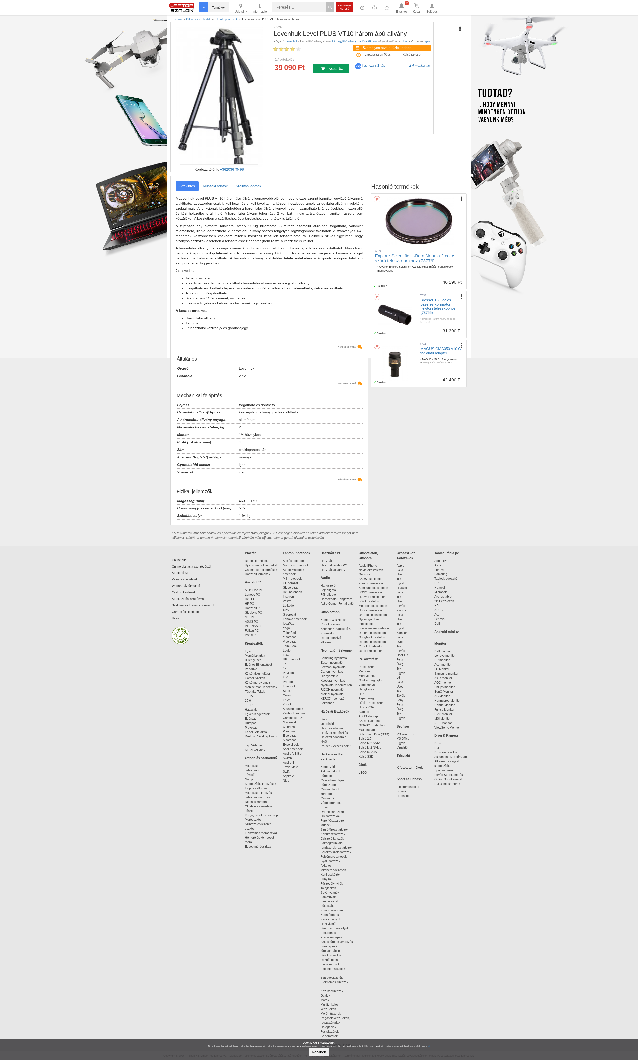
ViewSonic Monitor (447, 727)
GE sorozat (291, 583)
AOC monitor (443, 682)
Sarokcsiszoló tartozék (336, 852)
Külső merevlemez (257, 682)
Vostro (287, 601)
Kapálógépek (330, 915)
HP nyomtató (329, 676)
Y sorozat (289, 637)
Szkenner (327, 703)
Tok (399, 579)
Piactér (250, 553)
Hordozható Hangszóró (336, 599)
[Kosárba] (377, 199)
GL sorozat (290, 587)
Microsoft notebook (296, 565)
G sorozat (289, 614)
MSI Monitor (442, 718)
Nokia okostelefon (371, 570)
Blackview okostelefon (374, 628)
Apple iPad (441, 561)
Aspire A (288, 776)
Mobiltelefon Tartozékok (261, 687)
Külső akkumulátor (257, 673)
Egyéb (401, 583)
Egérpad (251, 718)
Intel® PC (251, 635)
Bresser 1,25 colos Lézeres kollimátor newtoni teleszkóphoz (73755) (438, 306)
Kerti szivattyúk (331, 919)
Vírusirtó (402, 747)
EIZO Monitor (443, 714)
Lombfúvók (328, 897)
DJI (436, 748)
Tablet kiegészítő (445, 578)
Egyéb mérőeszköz (258, 846)
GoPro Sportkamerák (448, 779)
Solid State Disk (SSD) (374, 734)
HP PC (249, 603)
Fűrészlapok (331, 785)
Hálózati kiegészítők (334, 732)
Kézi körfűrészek (334, 991)
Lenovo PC (252, 594)
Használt (327, 561)
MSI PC (250, 617)
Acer (437, 614)
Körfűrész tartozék (333, 834)
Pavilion (288, 673)
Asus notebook (293, 709)
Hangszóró (328, 585)
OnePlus (402, 655)
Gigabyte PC (253, 612)
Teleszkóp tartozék (257, 797)
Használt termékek (257, 574)
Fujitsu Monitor (444, 709)
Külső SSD (366, 756)
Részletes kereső (344, 7)
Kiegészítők (254, 643)
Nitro (286, 780)
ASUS (438, 610)
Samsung (403, 633)
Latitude (288, 605)
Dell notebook (292, 592)
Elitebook (289, 686)
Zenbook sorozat (294, 713)
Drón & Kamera (446, 735)
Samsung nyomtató (334, 658)
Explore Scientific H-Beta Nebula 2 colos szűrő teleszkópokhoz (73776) (415, 258)
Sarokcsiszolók (332, 955)
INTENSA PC (254, 626)
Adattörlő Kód (181, 573)
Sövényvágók (332, 892)
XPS (286, 610)
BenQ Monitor (443, 691)
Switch (287, 758)
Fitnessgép (404, 796)
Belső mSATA (368, 752)
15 (284, 664)
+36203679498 (232, 169)
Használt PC (253, 608)
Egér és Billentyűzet (258, 664)
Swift (286, 771)
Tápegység (366, 698)
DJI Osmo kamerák (448, 784)
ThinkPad (289, 632)
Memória (365, 671)
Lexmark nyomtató (333, 667)
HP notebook (292, 659)
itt (429, 1046)
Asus (437, 565)
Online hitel (179, 560)
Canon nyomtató (332, 671)
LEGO (363, 772)
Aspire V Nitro (293, 753)
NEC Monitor (443, 723)
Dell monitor (442, 651)
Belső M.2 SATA (369, 743)
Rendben (319, 1052)
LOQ (286, 655)
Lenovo (439, 569)
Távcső (250, 775)
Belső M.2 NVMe (371, 747)
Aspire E (288, 762)
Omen (287, 695)
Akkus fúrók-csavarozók (337, 942)
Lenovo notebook (295, 619)
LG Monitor (441, 669)
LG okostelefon (369, 601)
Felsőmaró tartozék (334, 856)
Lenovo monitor (445, 655)
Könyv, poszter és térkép (261, 815)
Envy (286, 700)
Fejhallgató (328, 590)
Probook (288, 682)
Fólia (400, 570)
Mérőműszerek (331, 1013)
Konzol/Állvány (255, 750)
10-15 (249, 696)
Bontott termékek (256, 561)
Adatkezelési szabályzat (188, 599)
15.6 (248, 700)
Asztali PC (253, 582)
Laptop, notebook (296, 553)
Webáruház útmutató (186, 586)
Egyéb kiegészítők (257, 714)
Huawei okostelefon (372, 597)
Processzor (366, 667)
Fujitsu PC (252, 630)
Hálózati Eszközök (335, 711)
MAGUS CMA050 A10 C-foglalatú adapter (441, 351)
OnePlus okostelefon (373, 615)
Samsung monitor (446, 673)
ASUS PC (251, 621)
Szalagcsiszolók (332, 977)
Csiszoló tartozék (332, 838)
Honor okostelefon (371, 610)
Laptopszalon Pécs (378, 54)
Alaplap (364, 712)
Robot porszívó (331, 624)
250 (285, 677)
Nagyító (250, 779)
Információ (260, 11)
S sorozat (289, 740)
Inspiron (288, 596)
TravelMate (291, 767)
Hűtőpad (251, 723)
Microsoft (440, 592)
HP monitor (442, 660)
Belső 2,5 (365, 738)
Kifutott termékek (410, 767)
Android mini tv (446, 632)
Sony (400, 700)
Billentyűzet (253, 660)
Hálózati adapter (332, 728)
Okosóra (364, 574)
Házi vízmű (328, 924)
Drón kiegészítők (445, 752)
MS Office (403, 738)
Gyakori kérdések (184, 592)
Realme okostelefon (372, 642)
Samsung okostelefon (373, 588)
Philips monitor (444, 687)
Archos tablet (443, 596)
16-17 (249, 705)
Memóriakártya (255, 655)
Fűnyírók (326, 879)
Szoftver (403, 726)
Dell (437, 623)
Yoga (286, 628)
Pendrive (251, 669)
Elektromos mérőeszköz (261, 833)
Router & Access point (335, 746)
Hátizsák (251, 709)
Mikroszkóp (252, 766)
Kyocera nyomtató (333, 680)
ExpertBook (291, 744)
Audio (325, 578)
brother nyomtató (332, 694)
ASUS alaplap (369, 716)
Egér (248, 651)
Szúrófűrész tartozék (334, 829)
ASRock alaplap (370, 721)
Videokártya (367, 685)
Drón (437, 743)
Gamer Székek (255, 678)
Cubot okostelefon (371, 646)
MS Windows (405, 734)
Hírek (175, 618)
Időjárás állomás (256, 788)
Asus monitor (443, 678)
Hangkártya (366, 689)
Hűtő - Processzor (371, 703)
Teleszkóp (252, 770)
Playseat (251, 727)
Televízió (403, 756)
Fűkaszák (327, 906)
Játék (363, 765)
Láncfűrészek (332, 901)
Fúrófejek (329, 776)
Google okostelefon (372, 637)
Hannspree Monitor (447, 700)
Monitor (440, 643)
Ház (361, 694)
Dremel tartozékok (335, 812)
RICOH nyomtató (332, 689)
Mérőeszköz (253, 819)
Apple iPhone (368, 565)
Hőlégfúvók (328, 1027)
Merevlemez (367, 676)
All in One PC (254, 590)
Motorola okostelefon (373, 606)
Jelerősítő (327, 724)
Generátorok (329, 1036)
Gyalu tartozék (330, 861)
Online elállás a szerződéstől (191, 566)
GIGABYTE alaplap (372, 725)
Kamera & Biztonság (334, 620)
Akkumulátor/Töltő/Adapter (452, 757)
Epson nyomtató (332, 662)
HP (436, 583)
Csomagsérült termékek (261, 569)
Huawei (402, 588)
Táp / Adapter (254, 745)
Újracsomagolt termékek (261, 565)
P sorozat (289, 731)
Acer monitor (443, 664)
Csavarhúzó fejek (335, 780)
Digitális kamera (256, 802)
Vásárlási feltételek (185, 579)
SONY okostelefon (371, 592)
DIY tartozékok (330, 816)
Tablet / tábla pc (446, 553)
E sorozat (289, 735)
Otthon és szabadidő (261, 758)
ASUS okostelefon (371, 579)
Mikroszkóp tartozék (258, 793)
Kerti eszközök (330, 874)
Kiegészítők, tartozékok (260, 784)
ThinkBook (290, 646)
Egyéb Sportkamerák (449, 775)
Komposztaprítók (332, 910)
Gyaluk (331, 995)
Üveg (400, 574)
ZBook (287, 704)
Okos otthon (330, 612)
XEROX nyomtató (332, 698)
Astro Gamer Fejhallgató (337, 603)
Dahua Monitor (444, 705)
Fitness (401, 791)
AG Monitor (442, 696)
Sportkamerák (443, 770)
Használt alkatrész (333, 569)
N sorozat (289, 722)
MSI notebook (292, 578)
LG (398, 677)
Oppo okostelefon (371, 650)
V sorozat (289, 641)
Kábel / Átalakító (256, 732)
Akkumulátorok (333, 771)
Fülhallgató (328, 594)
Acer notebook (293, 749)
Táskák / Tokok (255, 691)
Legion (287, 650)
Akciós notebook (294, 561)
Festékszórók (330, 1031)
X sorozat (289, 727)
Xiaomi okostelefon (372, 583)
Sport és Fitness (409, 779)
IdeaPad (288, 623)
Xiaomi (401, 610)
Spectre (288, 691)
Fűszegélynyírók (333, 883)
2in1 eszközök (444, 601)
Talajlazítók (328, 888)
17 (284, 668)
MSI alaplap (367, 730)
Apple (400, 565)
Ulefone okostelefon (372, 633)
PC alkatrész (368, 659)
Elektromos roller (408, 787)
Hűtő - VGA (366, 707)
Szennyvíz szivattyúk (335, 928)
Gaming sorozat (294, 718)
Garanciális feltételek (186, 612)
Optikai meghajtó (370, 680)
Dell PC (250, 599)
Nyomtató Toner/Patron (336, 685)
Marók (328, 1000)
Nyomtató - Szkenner (337, 650)
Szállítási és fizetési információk (193, 605)
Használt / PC (331, 553)
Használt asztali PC (334, 565)
